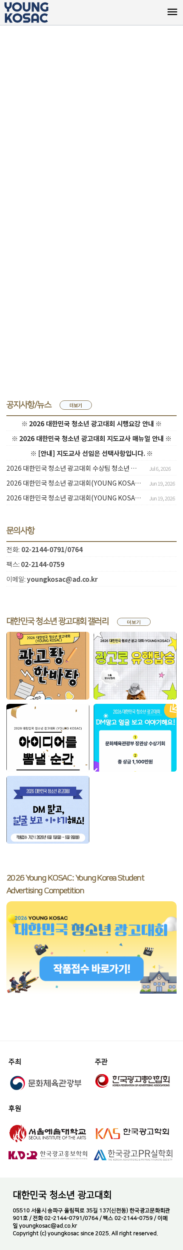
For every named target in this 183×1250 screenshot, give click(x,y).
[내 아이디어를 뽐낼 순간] (47, 738)
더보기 (75, 405)
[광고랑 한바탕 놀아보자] (47, 666)
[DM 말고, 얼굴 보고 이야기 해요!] (135, 738)
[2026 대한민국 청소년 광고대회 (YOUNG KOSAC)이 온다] (47, 810)
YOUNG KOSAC (26, 12)
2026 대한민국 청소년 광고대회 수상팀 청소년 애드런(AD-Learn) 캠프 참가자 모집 (74, 467)
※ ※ (91, 423)
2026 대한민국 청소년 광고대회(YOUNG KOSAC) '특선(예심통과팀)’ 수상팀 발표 (74, 497)
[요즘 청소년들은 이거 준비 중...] (135, 666)
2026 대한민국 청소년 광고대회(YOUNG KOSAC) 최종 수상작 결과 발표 (74, 482)
